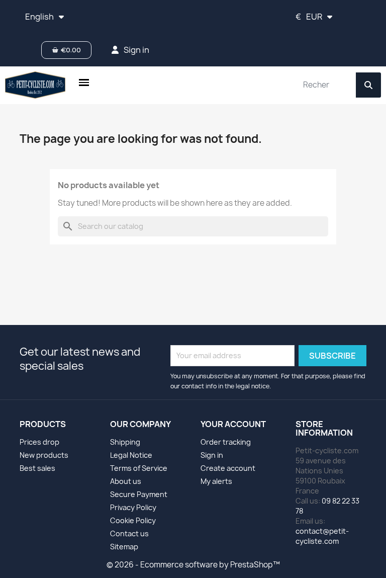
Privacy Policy (133, 507)
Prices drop (39, 442)
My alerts (216, 481)
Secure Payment (138, 494)
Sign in (212, 455)
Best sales (37, 468)
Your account (233, 424)
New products (44, 455)
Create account (228, 468)
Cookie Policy (133, 520)
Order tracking (226, 442)
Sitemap (124, 546)
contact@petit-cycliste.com (322, 536)
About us (125, 481)
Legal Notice (131, 455)
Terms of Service (138, 468)
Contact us (129, 533)
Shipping (125, 442)
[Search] (368, 85)
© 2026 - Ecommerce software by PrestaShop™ (193, 564)
